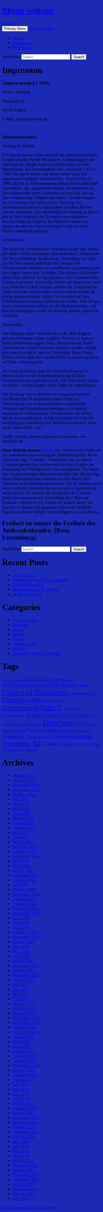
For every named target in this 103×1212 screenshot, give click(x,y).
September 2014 (26, 1132)
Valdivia (85, 744)
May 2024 (21, 808)
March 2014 (23, 1160)
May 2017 (21, 994)
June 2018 (21, 946)
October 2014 (24, 1127)
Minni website (27, 10)
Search (7, 23)
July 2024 (21, 799)
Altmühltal (29, 680)
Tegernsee (81, 736)
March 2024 (23, 818)
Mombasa (34, 724)
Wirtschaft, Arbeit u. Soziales (37, 653)
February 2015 (25, 1108)
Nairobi (79, 724)
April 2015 (22, 1098)
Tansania (60, 736)
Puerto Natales (43, 730)
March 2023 (23, 842)
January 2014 (24, 1170)
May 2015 (21, 1094)
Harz (67, 708)
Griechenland (20, 707)
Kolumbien (50, 715)
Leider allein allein (28, 584)
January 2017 (24, 1013)
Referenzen (22, 47)
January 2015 (24, 1113)
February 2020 (25, 903)
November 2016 (26, 1022)
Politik (18, 629)
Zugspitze (31, 750)
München (57, 722)
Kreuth (74, 716)
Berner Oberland (62, 684)
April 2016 (22, 1046)
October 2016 (24, 1027)
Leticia (93, 715)
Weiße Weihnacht (27, 594)
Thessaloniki (70, 744)
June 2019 (21, 922)
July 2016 (21, 1041)
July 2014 (21, 1141)
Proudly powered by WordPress (28, 1207)
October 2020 (24, 889)
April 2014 (22, 1155)
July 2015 (21, 1084)
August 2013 (23, 1193)
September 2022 (26, 856)
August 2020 (23, 899)
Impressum (22, 42)
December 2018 (26, 937)
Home (18, 38)
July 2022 (21, 861)
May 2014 (21, 1151)
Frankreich (57, 700)
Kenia (33, 715)
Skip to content (41, 28)
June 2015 (21, 1089)
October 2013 (24, 1184)
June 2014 (21, 1146)
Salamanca (83, 731)
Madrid (6, 724)
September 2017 (26, 975)
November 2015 (26, 1065)
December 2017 (26, 965)
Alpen (18, 680)
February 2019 (25, 932)
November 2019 (26, 908)
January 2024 (24, 823)
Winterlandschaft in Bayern (35, 589)
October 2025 (24, 775)
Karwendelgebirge (13, 716)
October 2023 (24, 827)
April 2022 (22, 865)
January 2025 (24, 780)
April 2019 (22, 927)
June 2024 (21, 804)
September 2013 (26, 1189)
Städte (18, 639)
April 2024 (22, 813)
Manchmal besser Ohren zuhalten (40, 580)
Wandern (20, 648)
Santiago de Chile (19, 736)
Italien (75, 708)
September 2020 (26, 894)
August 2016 (23, 1037)
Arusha (43, 680)
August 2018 (23, 941)
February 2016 (25, 1056)
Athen (55, 679)
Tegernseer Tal (21, 743)
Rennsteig (67, 730)
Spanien (43, 736)
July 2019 (21, 918)
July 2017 (21, 984)
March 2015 (23, 1103)
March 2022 (23, 870)
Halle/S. (51, 707)
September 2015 (26, 1075)
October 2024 (24, 794)
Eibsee (93, 693)
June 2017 (21, 989)
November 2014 (26, 1122)
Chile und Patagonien (35, 692)
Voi (21, 750)
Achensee (8, 680)
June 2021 (21, 884)
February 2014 (25, 1165)
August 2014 (23, 1136)
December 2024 (26, 785)
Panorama (21, 625)
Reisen (18, 634)
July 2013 (21, 1198)
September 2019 (26, 913)
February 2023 (25, 846)
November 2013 (26, 1179)
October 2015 (24, 1070)
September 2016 (26, 1032)
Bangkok (67, 680)
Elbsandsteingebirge (25, 699)
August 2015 (23, 1079)
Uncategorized (25, 644)
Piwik (47, 450)
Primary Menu (15, 29)
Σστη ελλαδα (24, 575)
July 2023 (21, 832)
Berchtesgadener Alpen (24, 684)
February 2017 (25, 1008)
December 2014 (26, 1117)
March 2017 (23, 1003)
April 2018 (22, 956)
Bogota (84, 685)
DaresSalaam (79, 693)
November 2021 (26, 875)
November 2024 (26, 789)
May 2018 (21, 951)
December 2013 (26, 1174)
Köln (84, 715)
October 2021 (24, 880)
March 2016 (23, 1051)
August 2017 (23, 979)
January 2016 (24, 1060)
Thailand (51, 743)
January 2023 (24, 851)
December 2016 (26, 1018)
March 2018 (23, 960)
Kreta (65, 715)
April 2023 (22, 837)
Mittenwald (19, 724)
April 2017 (22, 998)
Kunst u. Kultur (26, 620)
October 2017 (24, 970)
